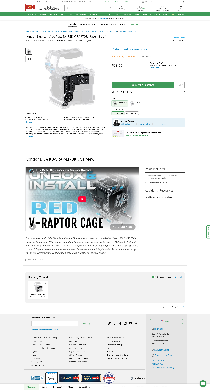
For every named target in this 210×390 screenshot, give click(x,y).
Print (91, 40)
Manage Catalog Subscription (43, 348)
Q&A (70, 387)
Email (35, 323)
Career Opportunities (78, 362)
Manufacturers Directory (79, 358)
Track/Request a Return (41, 345)
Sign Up (86, 323)
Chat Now (134, 24)
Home (27, 31)
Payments (35, 351)
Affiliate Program (76, 355)
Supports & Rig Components (88, 31)
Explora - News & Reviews (117, 355)
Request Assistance (142, 85)
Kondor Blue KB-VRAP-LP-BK (127, 31)
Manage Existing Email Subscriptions (46, 330)
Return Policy (36, 341)
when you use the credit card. (163, 65)
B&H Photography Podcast (117, 358)
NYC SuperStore (149, 2)
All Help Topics (37, 365)
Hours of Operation (77, 348)
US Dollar (168, 321)
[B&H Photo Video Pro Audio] (31, 7)
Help (168, 2)
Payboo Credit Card (77, 351)
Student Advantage (115, 345)
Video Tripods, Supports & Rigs (55, 31)
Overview (31, 387)
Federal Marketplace (115, 341)
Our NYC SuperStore (77, 345)
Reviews (57, 387)
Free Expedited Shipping (163, 367)
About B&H (73, 341)
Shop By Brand (37, 362)
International (36, 355)
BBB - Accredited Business (37, 378)
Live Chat (176, 2)
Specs (44, 387)
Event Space (112, 351)
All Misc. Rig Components (108, 31)
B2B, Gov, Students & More (45, 2)
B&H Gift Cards (158, 364)
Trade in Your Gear (163, 355)
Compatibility (85, 387)
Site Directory (36, 358)
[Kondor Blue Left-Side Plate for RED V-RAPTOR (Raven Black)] (69, 78)
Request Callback (162, 349)
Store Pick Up (158, 360)
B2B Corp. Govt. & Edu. (116, 348)
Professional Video (37, 31)
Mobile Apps (139, 378)
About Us (161, 2)
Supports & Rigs (72, 31)
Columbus (103, 18)
